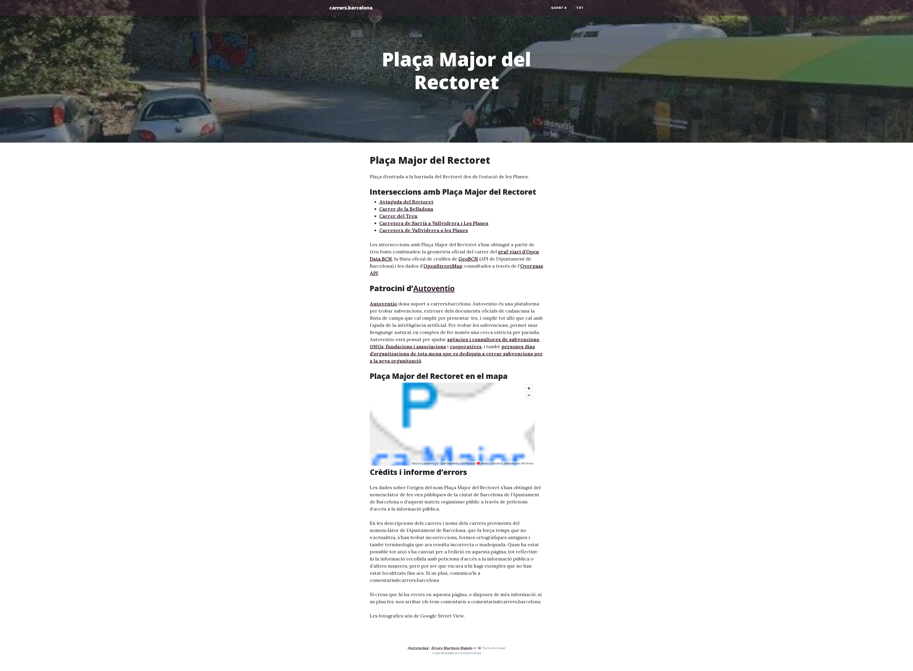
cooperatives (465, 346)
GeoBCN (468, 259)
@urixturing (418, 648)
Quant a (559, 8)
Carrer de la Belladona (406, 209)
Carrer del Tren (398, 216)
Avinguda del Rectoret (406, 202)
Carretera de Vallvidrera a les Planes (423, 230)
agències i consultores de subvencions (493, 339)
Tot (580, 8)
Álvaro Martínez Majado (452, 648)
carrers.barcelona (351, 8)
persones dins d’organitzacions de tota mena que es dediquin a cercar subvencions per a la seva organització (456, 353)
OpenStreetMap (442, 266)
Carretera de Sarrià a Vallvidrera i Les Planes (433, 223)
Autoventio (434, 288)
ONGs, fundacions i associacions (408, 346)
